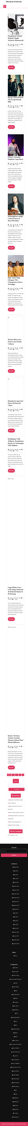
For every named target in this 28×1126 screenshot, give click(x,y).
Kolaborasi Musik (15, 1029)
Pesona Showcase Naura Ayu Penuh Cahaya (15, 342)
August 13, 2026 (13, 449)
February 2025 (16, 932)
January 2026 (16, 890)
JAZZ (16, 1021)
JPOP (16, 1025)
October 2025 (16, 901)
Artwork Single (16, 975)
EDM (16, 990)
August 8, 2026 (13, 597)
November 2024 (16, 943)
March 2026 (15, 882)
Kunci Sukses (16, 1040)
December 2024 (16, 939)
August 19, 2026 (13, 163)
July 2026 (16, 870)
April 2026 (16, 878)
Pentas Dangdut (16, 1075)
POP (16, 1090)
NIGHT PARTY (15, 1071)
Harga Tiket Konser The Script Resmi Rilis (15, 99)
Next (9, 774)
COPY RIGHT (16, 986)
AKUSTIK (16, 967)
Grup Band (16, 1002)
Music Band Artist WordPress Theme (10, 1124)
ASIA (17, 1013)
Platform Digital (15, 1082)
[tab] (4, 6)
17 (13, 774)
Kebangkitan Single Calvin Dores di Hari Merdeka (15, 218)
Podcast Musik (16, 1086)
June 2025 (16, 916)
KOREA (16, 1032)
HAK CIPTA (15, 1006)
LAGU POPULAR (16, 1052)
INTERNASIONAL (16, 1017)
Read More (12, 68)
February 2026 (16, 886)
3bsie (20, 44)
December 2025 (16, 893)
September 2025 (16, 905)
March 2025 (15, 928)
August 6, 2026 (13, 746)
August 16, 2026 (13, 347)
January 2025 (16, 936)
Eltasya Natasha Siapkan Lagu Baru (16, 812)
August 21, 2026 (13, 105)
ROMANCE (15, 1097)
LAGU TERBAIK (16, 1063)
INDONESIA (16, 1009)
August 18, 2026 (13, 224)
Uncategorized (16, 1117)
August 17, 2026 (13, 288)
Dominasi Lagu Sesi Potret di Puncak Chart (15, 403)
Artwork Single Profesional (15, 979)
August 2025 (16, 909)
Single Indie (15, 1109)
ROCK (15, 1094)
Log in (15, 955)
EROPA (15, 998)
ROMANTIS (15, 1101)
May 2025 (16, 920)
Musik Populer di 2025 (15, 1067)
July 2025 (16, 913)
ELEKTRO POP (15, 994)
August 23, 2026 (13, 44)
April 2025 (16, 924)
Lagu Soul (16, 1055)
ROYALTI (16, 1105)
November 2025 (16, 897)
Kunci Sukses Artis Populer (15, 1044)
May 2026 (16, 874)
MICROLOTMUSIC (14, 2)
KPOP (16, 1036)
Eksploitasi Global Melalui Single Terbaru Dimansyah (15, 38)
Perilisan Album (16, 1078)
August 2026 (16, 867)
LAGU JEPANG (15, 1048)
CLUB (16, 983)
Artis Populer (16, 971)
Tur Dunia (16, 1113)
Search (16, 781)
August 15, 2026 (13, 409)
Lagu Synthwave (15, 1059)
